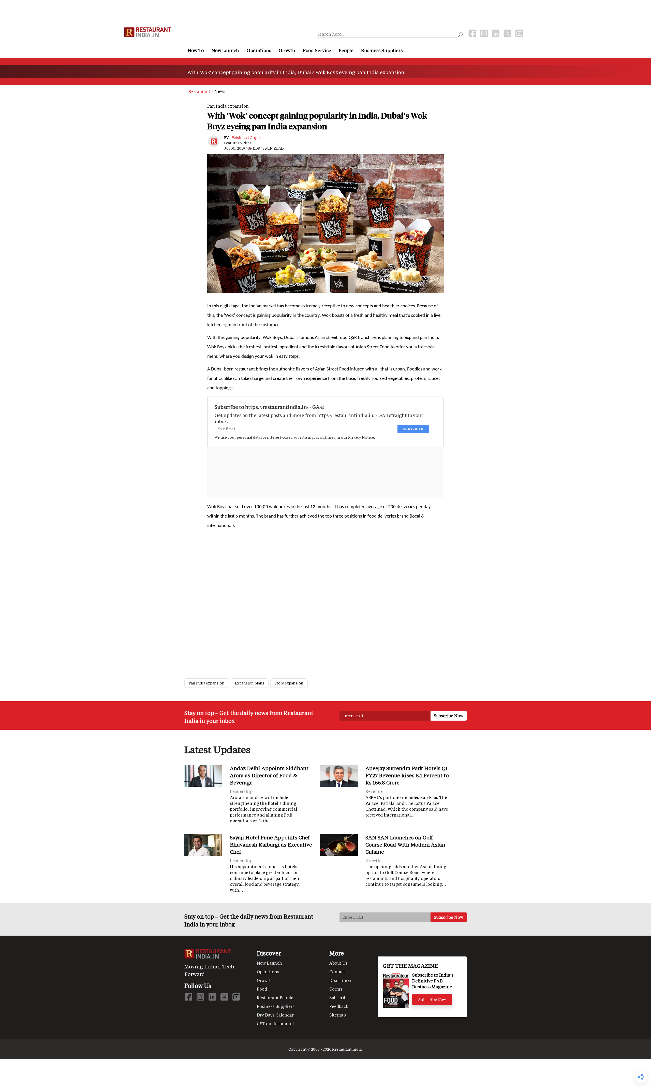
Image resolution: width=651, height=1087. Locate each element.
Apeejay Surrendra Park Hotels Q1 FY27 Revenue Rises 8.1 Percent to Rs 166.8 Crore (407, 775)
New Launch (225, 50)
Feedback (338, 1006)
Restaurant (199, 91)
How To (196, 50)
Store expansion (289, 683)
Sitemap (337, 1015)
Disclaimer (340, 980)
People (346, 50)
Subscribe (339, 997)
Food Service (317, 50)
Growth (287, 50)
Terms (335, 989)
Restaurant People (275, 997)
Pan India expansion (228, 106)
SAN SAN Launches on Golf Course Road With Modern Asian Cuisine (405, 844)
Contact (337, 971)
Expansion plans (249, 683)
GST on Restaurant (275, 1023)
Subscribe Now (432, 999)
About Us (338, 963)
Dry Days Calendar (275, 1015)
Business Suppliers (382, 50)
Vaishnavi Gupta (246, 137)
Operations (259, 50)
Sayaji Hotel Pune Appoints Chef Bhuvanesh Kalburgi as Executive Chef (271, 844)
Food (262, 989)
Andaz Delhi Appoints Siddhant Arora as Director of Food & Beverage (269, 775)
